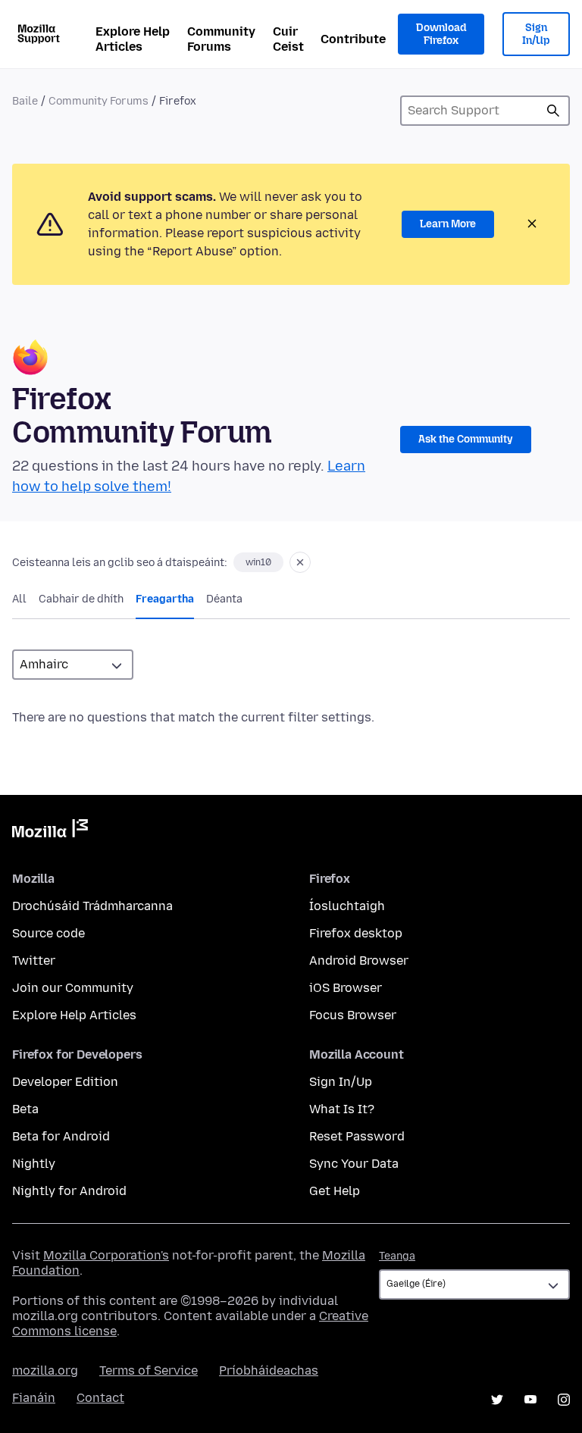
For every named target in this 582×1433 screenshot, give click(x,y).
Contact (100, 1398)
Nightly (33, 1163)
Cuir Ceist (288, 39)
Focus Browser (352, 1015)
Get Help (334, 1191)
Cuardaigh (553, 111)
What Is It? (341, 1109)
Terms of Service (148, 1370)
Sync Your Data (354, 1163)
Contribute (353, 39)
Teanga (397, 1256)
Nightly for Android (69, 1191)
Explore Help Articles (132, 39)
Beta (25, 1109)
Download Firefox (441, 34)
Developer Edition (65, 1082)
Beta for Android (61, 1136)
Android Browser (358, 960)
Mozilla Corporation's (106, 1255)
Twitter (33, 960)
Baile (25, 101)
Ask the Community (465, 439)
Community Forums (221, 39)
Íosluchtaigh (347, 906)
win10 (258, 562)
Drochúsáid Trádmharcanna (92, 906)
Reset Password (357, 1136)
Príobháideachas (268, 1370)
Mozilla (50, 831)
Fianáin (33, 1398)
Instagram (564, 1400)
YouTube (530, 1400)
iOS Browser (345, 988)
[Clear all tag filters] (300, 562)
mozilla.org (45, 1370)
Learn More (448, 223)
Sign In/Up (536, 34)
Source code (48, 933)
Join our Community (72, 988)
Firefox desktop (355, 933)
